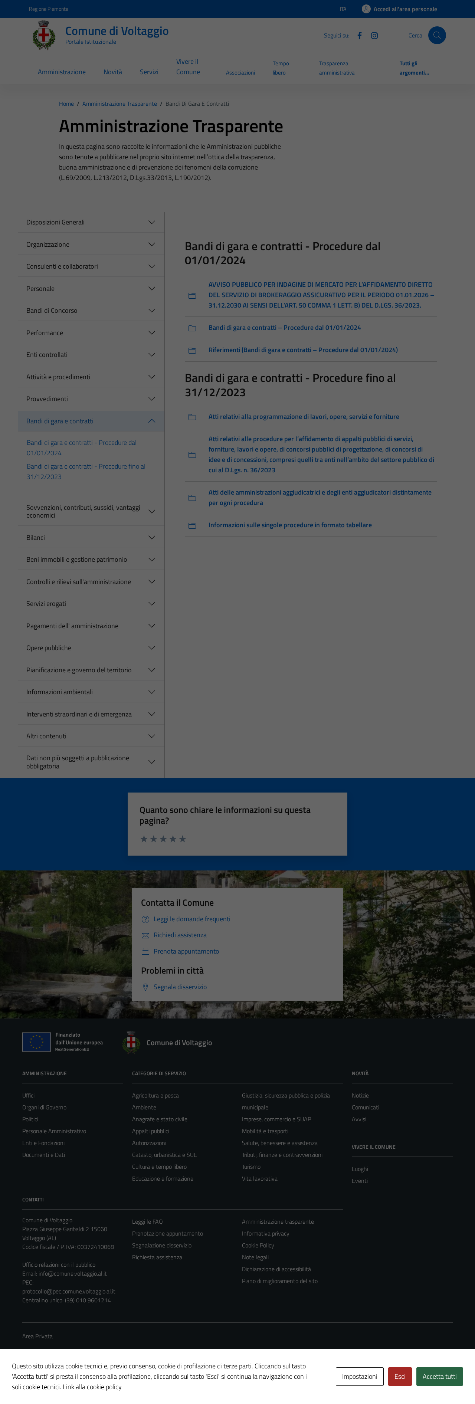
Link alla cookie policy (92, 1387)
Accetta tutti (440, 1376)
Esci (400, 1376)
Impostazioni (359, 1376)
